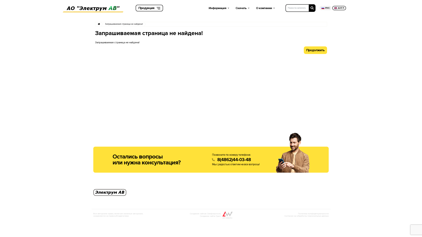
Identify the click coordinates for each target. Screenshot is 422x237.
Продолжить (315, 50)
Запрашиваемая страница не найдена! (124, 24)
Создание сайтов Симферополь (205, 213)
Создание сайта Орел (210, 216)
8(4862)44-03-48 (234, 159)
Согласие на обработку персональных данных (306, 216)
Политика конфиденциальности (313, 213)
